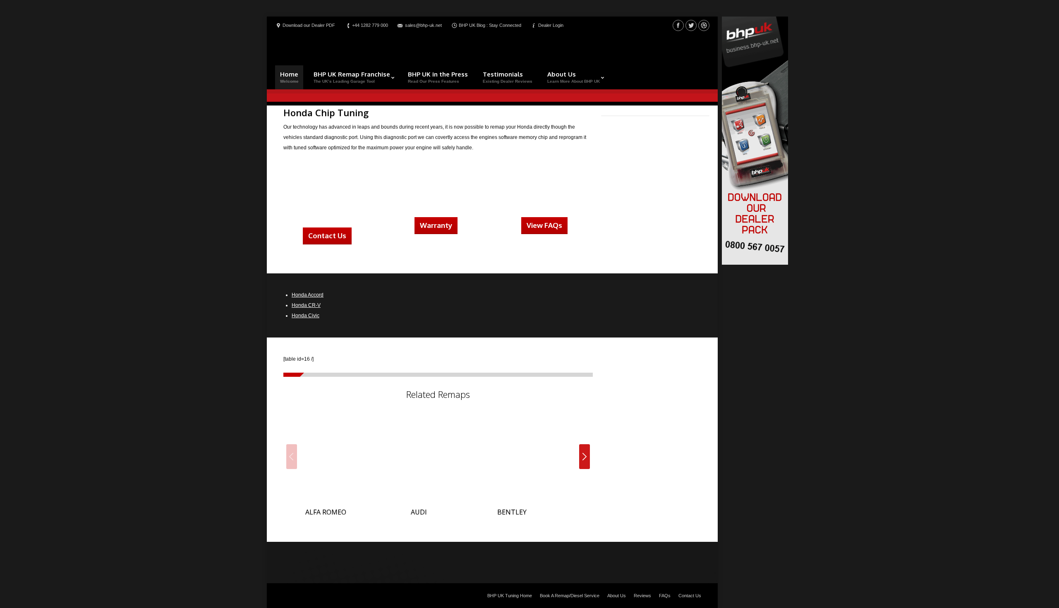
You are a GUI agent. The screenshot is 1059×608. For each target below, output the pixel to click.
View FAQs (544, 225)
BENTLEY (512, 512)
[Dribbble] (703, 25)
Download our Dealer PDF (309, 25)
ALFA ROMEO (325, 512)
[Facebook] (678, 25)
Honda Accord (307, 295)
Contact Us (327, 235)
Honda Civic (305, 315)
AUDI (419, 512)
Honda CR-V (306, 305)
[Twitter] (691, 25)
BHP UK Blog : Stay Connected (490, 25)
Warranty (436, 225)
